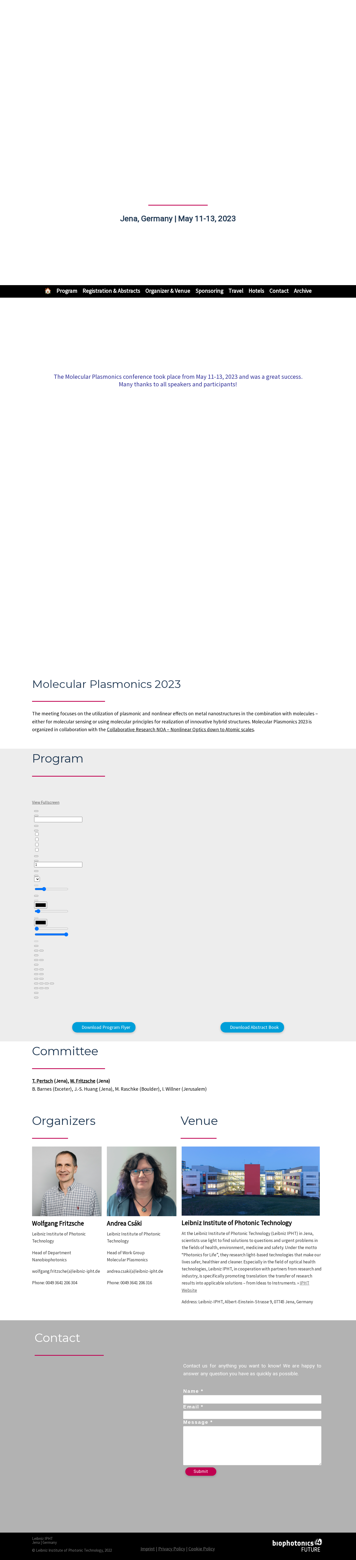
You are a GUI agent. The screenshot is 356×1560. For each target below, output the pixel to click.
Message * (198, 1422)
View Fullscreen (45, 802)
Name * (193, 1391)
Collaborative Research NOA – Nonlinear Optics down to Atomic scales (180, 729)
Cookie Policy (201, 1549)
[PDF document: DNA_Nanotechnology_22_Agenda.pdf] (178, 909)
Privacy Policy (171, 1549)
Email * (193, 1406)
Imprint (147, 1549)
